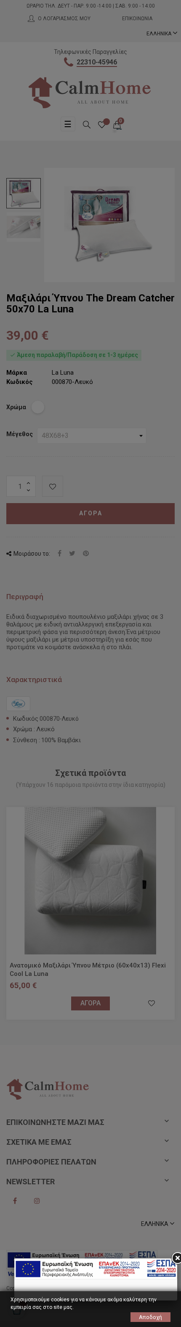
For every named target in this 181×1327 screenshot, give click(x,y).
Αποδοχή (150, 1317)
